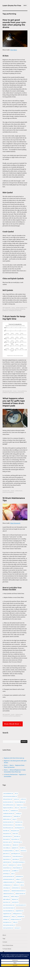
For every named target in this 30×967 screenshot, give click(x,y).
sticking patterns (17, 913)
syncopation (20, 916)
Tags (4, 938)
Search (24, 741)
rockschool (6, 890)
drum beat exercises (8, 822)
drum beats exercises (8, 824)
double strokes (7, 819)
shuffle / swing (15, 896)
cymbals (22, 307)
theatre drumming (19, 392)
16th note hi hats (7, 799)
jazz (3, 309)
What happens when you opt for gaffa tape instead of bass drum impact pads (14, 402)
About (4, 935)
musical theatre (7, 867)
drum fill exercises (8, 827)
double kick (17, 816)
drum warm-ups (7, 842)
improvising (15, 859)
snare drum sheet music (9, 907)
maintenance (8, 309)
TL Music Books (7, 948)
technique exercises (16, 919)
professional (5, 310)
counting (18, 813)
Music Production (15, 309)
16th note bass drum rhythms (10, 796)
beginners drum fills (8, 807)
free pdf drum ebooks (8, 850)
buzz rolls (6, 810)
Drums (13, 307)
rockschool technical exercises (18, 890)
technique (19, 310)
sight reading (12, 392)
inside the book (7, 862)
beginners (20, 804)
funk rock (23, 850)
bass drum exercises (8, 802)
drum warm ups (18, 842)
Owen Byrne (13, 50)
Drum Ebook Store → (12, 724)
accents (16, 799)
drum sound (6, 839)
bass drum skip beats (20, 802)
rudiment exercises (20, 893)
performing (22, 309)
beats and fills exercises (9, 804)
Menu (25, 5)
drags (14, 819)
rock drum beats (16, 887)
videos (15, 922)
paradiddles (15, 870)
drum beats (18, 822)
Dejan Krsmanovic (15, 523)
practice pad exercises (8, 876)
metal (19, 865)
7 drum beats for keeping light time (14, 317)
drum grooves (15, 830)
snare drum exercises (8, 905)
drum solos (17, 836)
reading (18, 879)
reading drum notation (8, 882)
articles (17, 307)
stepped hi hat (19, 910)
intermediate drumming (18, 862)
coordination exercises (8, 813)
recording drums (12, 310)
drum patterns (7, 833)
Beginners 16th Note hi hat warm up (14, 758)
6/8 (16, 793)
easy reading (6, 847)
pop (13, 873)
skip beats (15, 899)
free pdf (22, 847)
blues (17, 807)
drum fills (6, 830)
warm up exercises (8, 927)
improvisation (7, 859)
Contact (5, 942)
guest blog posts (15, 853)
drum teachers (15, 839)
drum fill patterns (19, 827)
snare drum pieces (21, 905)
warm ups (17, 927)
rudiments (6, 896)
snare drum (15, 902)
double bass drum (7, 816)
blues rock (23, 807)
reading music (20, 882)
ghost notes (6, 853)
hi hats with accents (18, 856)
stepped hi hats (7, 913)
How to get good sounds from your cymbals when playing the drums (14, 23)
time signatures (7, 922)
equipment (15, 847)
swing (14, 916)
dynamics (15, 844)
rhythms (16, 885)
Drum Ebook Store (8, 945)
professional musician (8, 879)
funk (17, 850)
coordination (14, 810)
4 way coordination (8, 793)
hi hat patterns (7, 856)
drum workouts (7, 844)
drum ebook (18, 824)
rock (22, 885)
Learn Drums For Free (12, 5)
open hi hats (6, 870)
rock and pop (6, 887)
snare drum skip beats (8, 910)
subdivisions (6, 916)
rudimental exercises (8, 893)
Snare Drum (6, 902)
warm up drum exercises (9, 925)
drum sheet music (7, 836)
